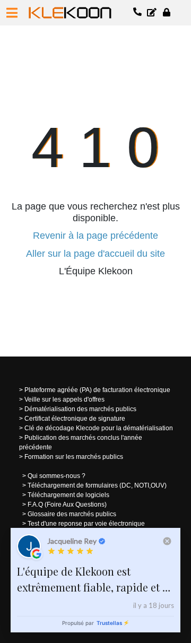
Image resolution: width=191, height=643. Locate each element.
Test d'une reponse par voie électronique (86, 523)
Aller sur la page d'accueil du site (95, 253)
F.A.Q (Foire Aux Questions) (67, 504)
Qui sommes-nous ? (56, 476)
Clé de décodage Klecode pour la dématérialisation (98, 428)
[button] (12, 12)
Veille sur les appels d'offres (64, 399)
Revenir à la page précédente (95, 235)
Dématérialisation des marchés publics (80, 409)
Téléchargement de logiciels (68, 495)
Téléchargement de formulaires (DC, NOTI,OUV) (97, 485)
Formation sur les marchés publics (73, 456)
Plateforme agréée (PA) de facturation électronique (97, 390)
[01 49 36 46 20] (138, 12)
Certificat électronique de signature (74, 418)
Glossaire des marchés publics (72, 514)
